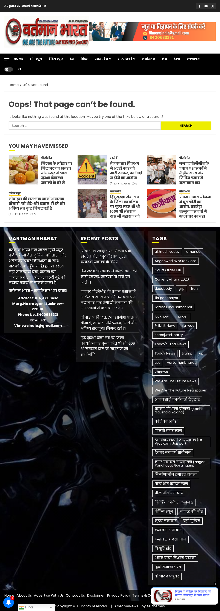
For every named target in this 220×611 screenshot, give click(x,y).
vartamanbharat (181, 362)
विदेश (85, 59)
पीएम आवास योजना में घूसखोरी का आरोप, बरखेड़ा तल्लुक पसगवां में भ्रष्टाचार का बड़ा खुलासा (195, 209)
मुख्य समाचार (166, 520)
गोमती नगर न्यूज (168, 430)
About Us (24, 595)
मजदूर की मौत (191, 511)
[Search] (20, 69)
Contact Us (75, 595)
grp (182, 288)
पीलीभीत (46, 158)
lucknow (162, 316)
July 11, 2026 (121, 184)
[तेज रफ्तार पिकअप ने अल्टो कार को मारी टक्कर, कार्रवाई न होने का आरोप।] (92, 169)
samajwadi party (169, 334)
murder (181, 316)
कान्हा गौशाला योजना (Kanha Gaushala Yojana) (179, 410)
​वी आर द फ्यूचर (167, 576)
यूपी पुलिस (191, 520)
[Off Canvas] (6, 58)
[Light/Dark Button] (8, 69)
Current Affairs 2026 (172, 279)
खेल (164, 59)
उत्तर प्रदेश (101, 59)
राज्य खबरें (125, 59)
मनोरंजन (148, 59)
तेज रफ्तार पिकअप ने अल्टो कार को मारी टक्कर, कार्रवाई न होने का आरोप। (126, 170)
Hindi (28, 607)
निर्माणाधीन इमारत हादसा (176, 474)
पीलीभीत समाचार (169, 493)
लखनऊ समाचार (168, 530)
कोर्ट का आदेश (166, 421)
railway (188, 325)
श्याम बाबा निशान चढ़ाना (175, 557)
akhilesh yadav (167, 251)
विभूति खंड (163, 548)
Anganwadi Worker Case (175, 260)
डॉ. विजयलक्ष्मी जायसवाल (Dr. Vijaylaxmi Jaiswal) (179, 442)
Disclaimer (96, 595)
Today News (165, 353)
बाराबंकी (115, 191)
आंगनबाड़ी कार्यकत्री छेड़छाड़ (177, 399)
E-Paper (193, 59)
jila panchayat (167, 297)
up (201, 353)
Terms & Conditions (148, 595)
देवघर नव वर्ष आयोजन (173, 452)
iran (194, 288)
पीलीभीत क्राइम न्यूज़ (171, 483)
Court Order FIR (168, 270)
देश (72, 59)
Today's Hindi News (170, 344)
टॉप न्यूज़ (35, 59)
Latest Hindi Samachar (173, 307)
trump (187, 353)
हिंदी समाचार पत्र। (168, 567)
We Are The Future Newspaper (181, 390)
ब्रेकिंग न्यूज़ (164, 511)
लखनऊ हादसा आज (170, 539)
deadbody (163, 288)
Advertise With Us (49, 595)
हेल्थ (177, 59)
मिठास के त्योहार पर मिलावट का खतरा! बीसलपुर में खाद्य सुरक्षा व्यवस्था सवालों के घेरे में (56, 173)
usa (157, 362)
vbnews (161, 371)
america (193, 251)
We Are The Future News (175, 381)
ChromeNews (126, 606)
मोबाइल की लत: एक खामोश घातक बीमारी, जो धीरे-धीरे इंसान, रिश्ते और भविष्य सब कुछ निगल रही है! (37, 204)
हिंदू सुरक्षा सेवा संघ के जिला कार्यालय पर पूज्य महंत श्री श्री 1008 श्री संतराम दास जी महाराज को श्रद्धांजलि (125, 209)
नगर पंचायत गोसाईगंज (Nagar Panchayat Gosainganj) (180, 463)
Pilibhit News (165, 325)
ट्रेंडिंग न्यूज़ (56, 59)
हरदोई (113, 158)
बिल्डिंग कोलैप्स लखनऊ (174, 502)
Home (18, 59)
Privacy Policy (118, 595)
